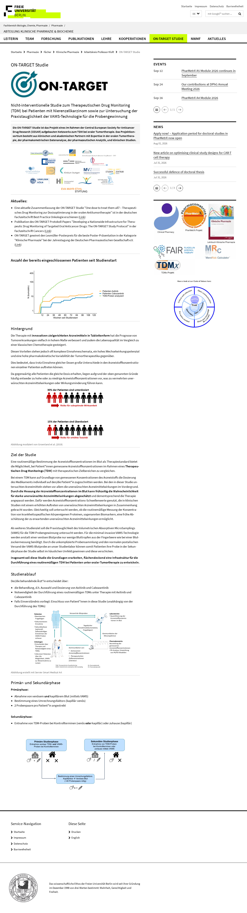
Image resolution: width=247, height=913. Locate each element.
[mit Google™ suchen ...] (240, 14)
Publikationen (81, 38)
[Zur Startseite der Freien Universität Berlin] (30, 11)
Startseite (186, 6)
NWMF (196, 38)
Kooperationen (132, 38)
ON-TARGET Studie (168, 38)
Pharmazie (58, 25)
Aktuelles (217, 38)
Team (29, 38)
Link (82, 217)
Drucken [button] (76, 832)
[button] (196, 13)
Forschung (51, 38)
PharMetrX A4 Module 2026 (200, 98)
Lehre (106, 38)
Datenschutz (217, 6)
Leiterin (11, 38)
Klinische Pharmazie (67, 52)
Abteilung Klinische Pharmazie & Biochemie (39, 31)
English (75, 837)
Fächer (47, 52)
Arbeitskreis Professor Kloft (99, 52)
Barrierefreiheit (234, 6)
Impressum (201, 6)
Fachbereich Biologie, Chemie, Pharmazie (27, 25)
